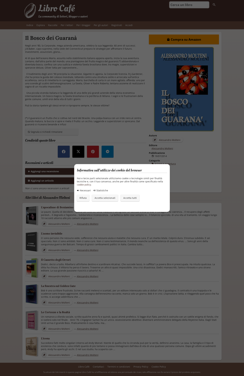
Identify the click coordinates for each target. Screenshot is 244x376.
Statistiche (102, 190)
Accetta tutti (130, 197)
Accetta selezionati (105, 197)
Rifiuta (83, 197)
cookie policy (84, 184)
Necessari (85, 190)
